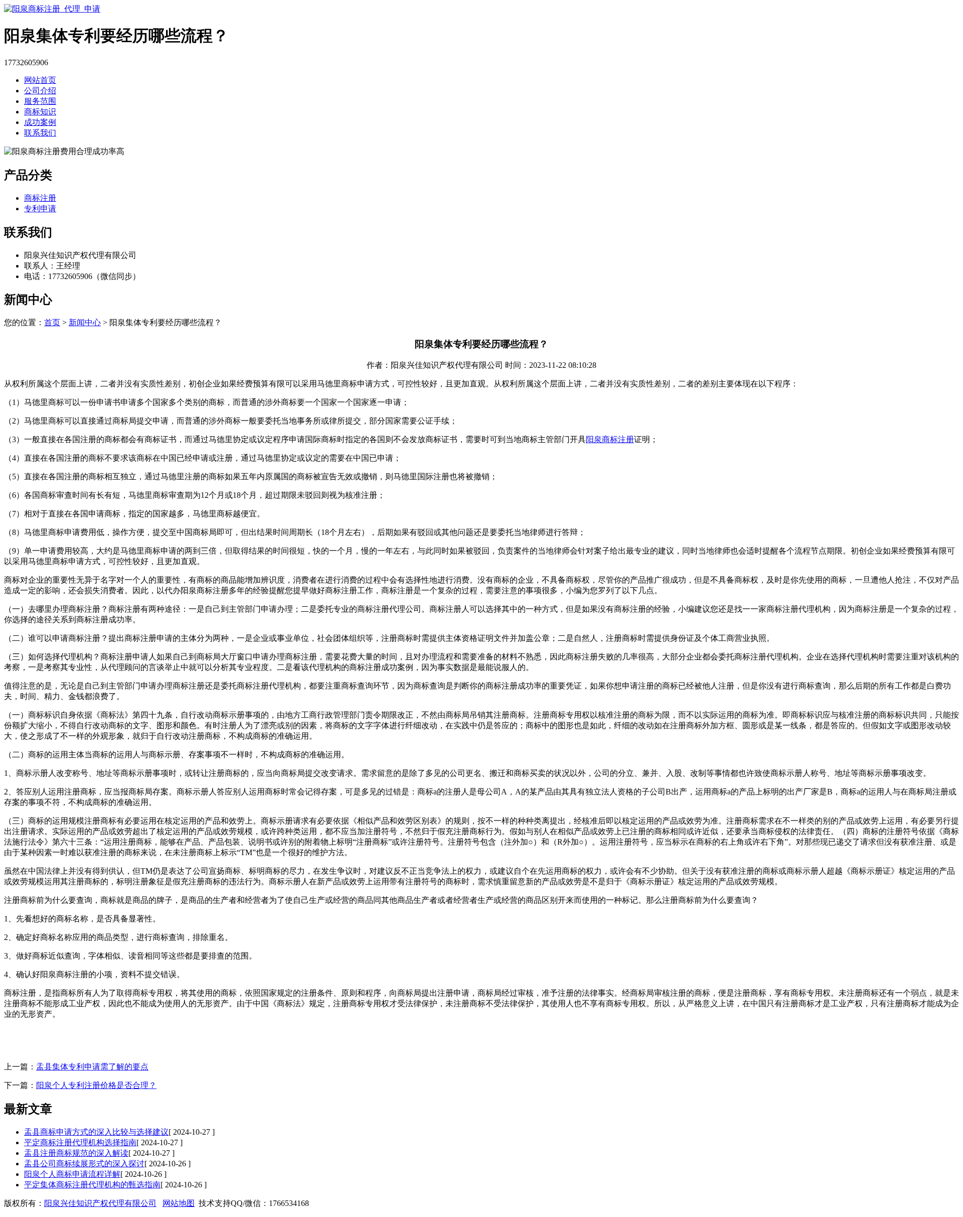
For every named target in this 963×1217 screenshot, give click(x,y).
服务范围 (40, 101)
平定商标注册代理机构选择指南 (80, 1142)
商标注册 (40, 198)
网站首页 (40, 80)
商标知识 (40, 111)
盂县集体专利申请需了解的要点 (92, 1066)
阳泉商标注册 (610, 439)
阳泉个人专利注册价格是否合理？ (96, 1085)
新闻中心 (85, 322)
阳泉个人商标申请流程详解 (72, 1174)
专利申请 (40, 208)
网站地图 (179, 1203)
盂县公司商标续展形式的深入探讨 (84, 1163)
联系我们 (40, 132)
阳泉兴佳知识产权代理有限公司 (100, 1203)
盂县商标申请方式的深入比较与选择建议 (96, 1132)
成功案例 (40, 122)
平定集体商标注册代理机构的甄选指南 (92, 1184)
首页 (52, 322)
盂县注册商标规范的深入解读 (76, 1153)
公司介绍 (40, 90)
